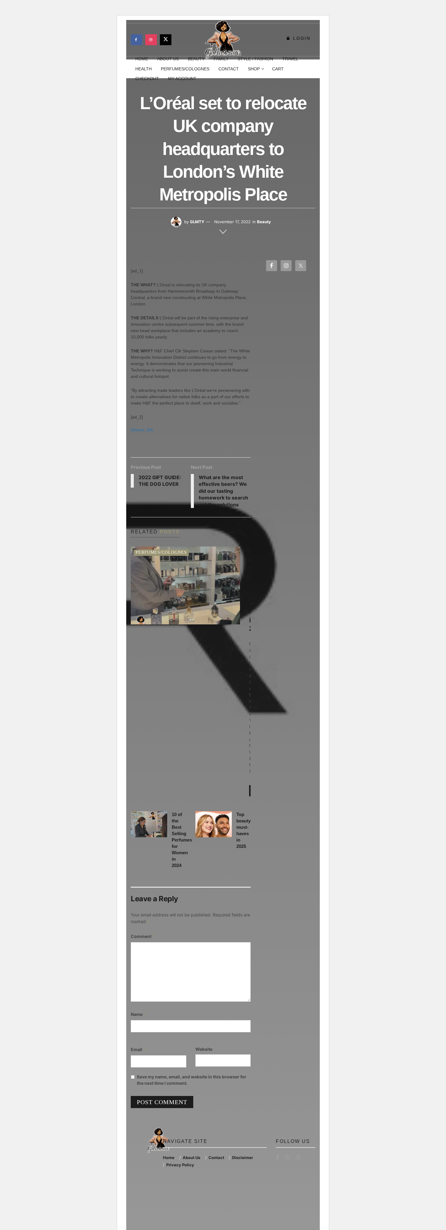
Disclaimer (242, 1157)
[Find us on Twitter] (165, 39)
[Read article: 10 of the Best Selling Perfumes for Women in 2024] (149, 824)
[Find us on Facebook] (136, 39)
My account (182, 78)
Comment (143, 936)
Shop (254, 68)
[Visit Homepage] (223, 39)
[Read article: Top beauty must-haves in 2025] (213, 824)
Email (138, 1049)
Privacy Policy (180, 1164)
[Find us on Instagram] (151, 39)
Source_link (142, 429)
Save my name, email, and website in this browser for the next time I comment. (191, 1080)
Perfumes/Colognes (185, 68)
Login (301, 38)
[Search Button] (313, 69)
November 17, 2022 (232, 221)
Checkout (147, 78)
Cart (278, 68)
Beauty (264, 221)
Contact (228, 68)
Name (139, 1014)
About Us (191, 1157)
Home (168, 1157)
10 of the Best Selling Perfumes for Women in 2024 (182, 840)
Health (143, 68)
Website (203, 1049)
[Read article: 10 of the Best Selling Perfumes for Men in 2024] (185, 585)
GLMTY (197, 221)
